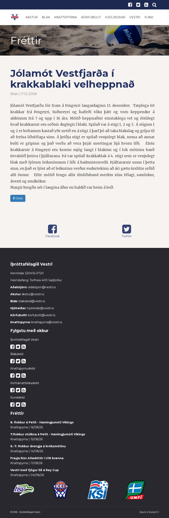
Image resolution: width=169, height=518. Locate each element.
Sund (149, 17)
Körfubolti (91, 17)
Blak (46, 17)
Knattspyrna (65, 17)
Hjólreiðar (115, 17)
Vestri (134, 17)
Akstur (32, 17)
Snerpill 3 (153, 512)
